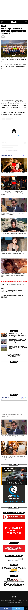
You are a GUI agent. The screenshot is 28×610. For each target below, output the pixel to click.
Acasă (2, 600)
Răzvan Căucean (10, 37)
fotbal (19, 284)
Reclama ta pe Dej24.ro (22, 600)
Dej (10, 284)
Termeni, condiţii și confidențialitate (15, 602)
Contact (14, 600)
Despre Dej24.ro (8, 600)
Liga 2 (23, 284)
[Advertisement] (14, 10)
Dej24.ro (14, 284)
